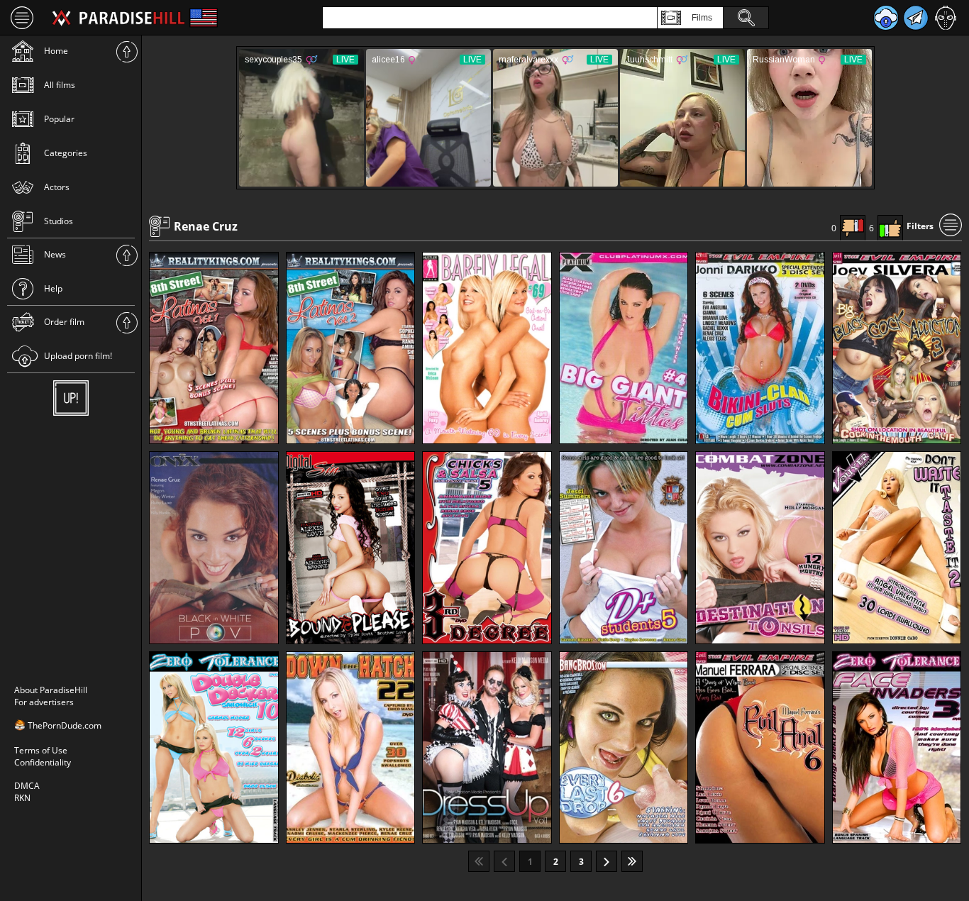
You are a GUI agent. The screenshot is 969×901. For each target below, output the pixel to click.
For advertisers (44, 702)
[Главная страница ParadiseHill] (118, 18)
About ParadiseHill (50, 690)
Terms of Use (40, 750)
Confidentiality (42, 762)
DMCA (27, 786)
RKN (22, 798)
